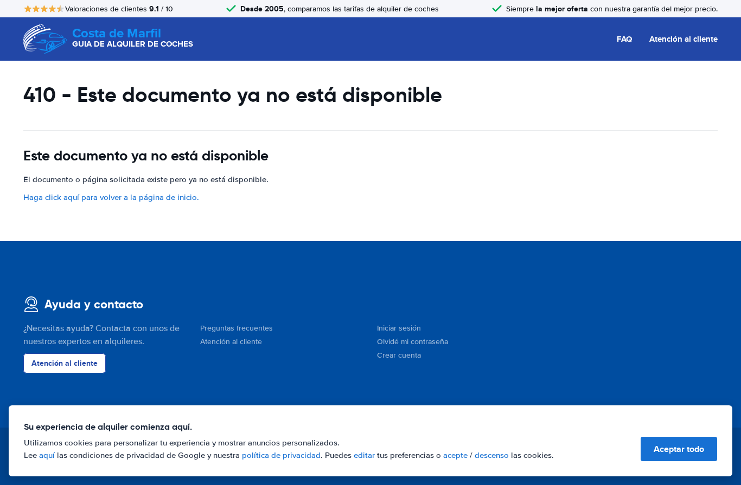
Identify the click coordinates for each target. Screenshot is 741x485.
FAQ (624, 39)
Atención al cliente (683, 39)
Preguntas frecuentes (236, 328)
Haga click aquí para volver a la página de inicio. (111, 197)
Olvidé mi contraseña (412, 341)
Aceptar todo (679, 449)
